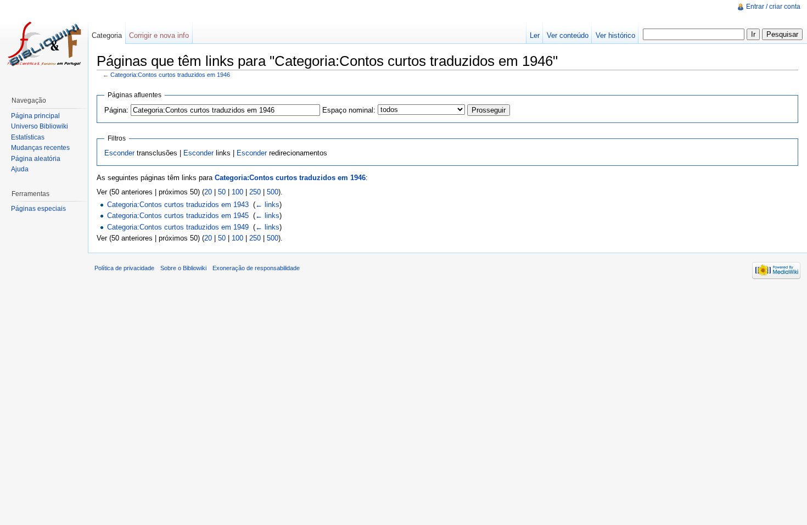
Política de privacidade (124, 268)
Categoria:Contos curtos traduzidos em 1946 (170, 74)
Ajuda (20, 169)
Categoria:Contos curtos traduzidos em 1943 (178, 204)
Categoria (107, 35)
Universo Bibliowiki (39, 126)
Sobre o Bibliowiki (183, 268)
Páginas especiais (38, 209)
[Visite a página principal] (44, 44)
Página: (116, 110)
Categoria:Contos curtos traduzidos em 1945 (178, 215)
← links (267, 204)
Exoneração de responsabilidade (256, 268)
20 (208, 192)
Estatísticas (27, 137)
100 (237, 192)
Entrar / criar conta (773, 6)
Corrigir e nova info (159, 35)
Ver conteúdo (568, 35)
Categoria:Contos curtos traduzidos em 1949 (178, 227)
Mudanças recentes (40, 148)
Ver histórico (615, 35)
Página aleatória (35, 159)
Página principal (35, 116)
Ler (535, 35)
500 (272, 192)
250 (255, 192)
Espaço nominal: (349, 110)
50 (222, 192)
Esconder (119, 153)
